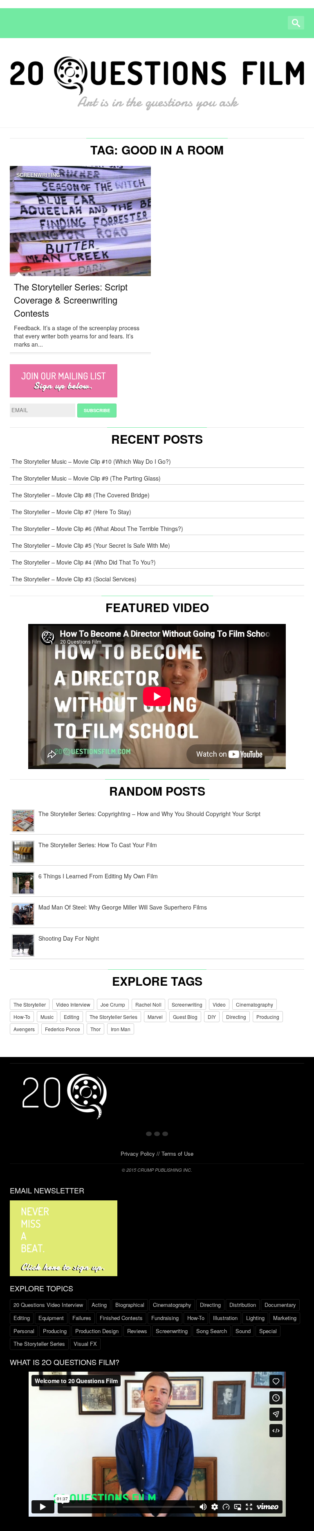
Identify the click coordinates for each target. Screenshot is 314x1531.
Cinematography (254, 1004)
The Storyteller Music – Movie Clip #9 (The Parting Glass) (86, 478)
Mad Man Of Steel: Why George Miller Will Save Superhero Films (122, 907)
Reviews (137, 1331)
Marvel (155, 1016)
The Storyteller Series (113, 1016)
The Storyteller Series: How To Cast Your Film (97, 845)
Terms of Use (177, 1153)
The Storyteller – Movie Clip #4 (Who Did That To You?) (84, 562)
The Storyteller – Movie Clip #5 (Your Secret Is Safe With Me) (91, 545)
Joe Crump (113, 1004)
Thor (95, 1028)
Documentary (280, 1305)
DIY (212, 1016)
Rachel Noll (148, 1004)
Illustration (225, 1318)
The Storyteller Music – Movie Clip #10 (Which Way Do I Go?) (91, 461)
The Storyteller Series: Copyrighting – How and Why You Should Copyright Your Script (149, 814)
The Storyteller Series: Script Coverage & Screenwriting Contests (71, 299)
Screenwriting (38, 175)
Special (268, 1331)
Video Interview (73, 1004)
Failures (81, 1318)
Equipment (51, 1318)
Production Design (97, 1331)
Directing (236, 1016)
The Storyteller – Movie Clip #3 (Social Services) (74, 579)
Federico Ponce (62, 1028)
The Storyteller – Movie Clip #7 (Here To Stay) (71, 512)
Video (219, 1004)
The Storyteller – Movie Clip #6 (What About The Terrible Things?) (97, 528)
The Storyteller (29, 1004)
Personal (23, 1331)
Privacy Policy (138, 1153)
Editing (71, 1016)
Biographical (129, 1305)
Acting (99, 1305)
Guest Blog (185, 1016)
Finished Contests (121, 1318)
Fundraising (165, 1318)
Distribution (242, 1305)
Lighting (255, 1318)
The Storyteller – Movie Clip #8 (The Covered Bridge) (81, 495)
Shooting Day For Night (68, 938)
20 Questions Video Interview (48, 1305)
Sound (243, 1331)
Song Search (211, 1331)
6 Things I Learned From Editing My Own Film (98, 876)
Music (47, 1016)
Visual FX (85, 1343)
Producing (267, 1016)
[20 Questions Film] (157, 80)
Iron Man (120, 1028)
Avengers (24, 1028)
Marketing (284, 1318)
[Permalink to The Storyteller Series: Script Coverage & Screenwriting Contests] (80, 228)
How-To (21, 1016)
